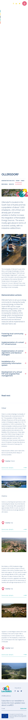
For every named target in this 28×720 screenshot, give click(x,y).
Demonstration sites (8, 180)
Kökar (17, 180)
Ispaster (11, 184)
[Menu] (24, 3)
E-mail (3, 708)
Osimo (22, 180)
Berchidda (5, 184)
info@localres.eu (6, 696)
